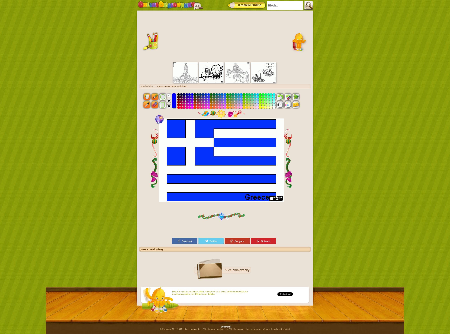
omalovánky (147, 86)
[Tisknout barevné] (288, 104)
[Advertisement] (225, 36)
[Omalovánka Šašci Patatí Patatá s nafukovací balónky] (263, 82)
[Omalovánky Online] (170, 5)
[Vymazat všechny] (288, 97)
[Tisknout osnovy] (280, 104)
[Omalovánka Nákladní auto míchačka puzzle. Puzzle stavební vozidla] (211, 82)
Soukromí (225, 327)
